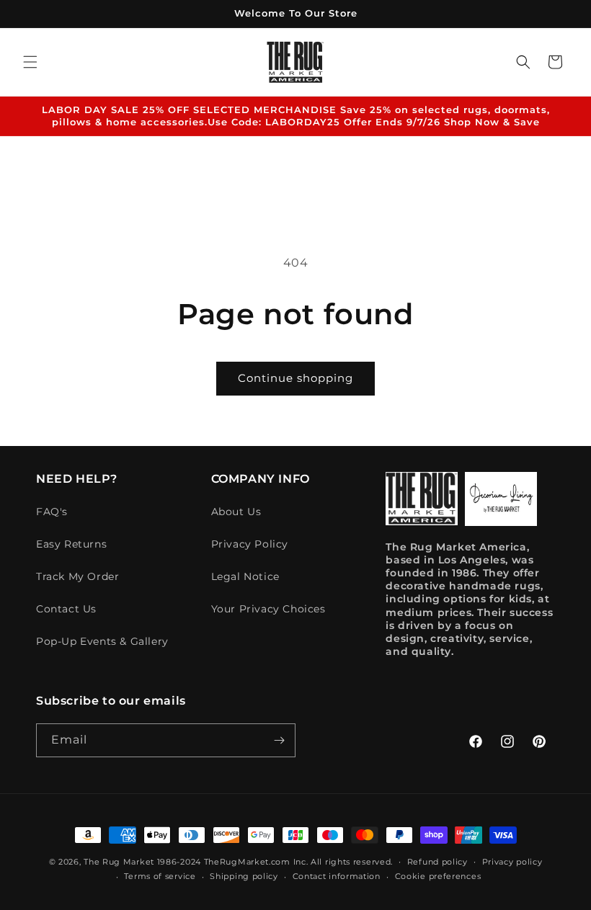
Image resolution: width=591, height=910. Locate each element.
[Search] (523, 62)
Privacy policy (512, 862)
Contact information (337, 876)
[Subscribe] (279, 740)
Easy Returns (71, 543)
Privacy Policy (249, 543)
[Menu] (30, 62)
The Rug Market (119, 862)
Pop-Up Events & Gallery (102, 641)
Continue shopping (295, 378)
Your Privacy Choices (268, 608)
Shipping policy (244, 876)
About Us (236, 511)
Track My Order (77, 576)
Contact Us (66, 608)
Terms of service (159, 876)
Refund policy (437, 862)
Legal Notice (245, 576)
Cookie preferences (438, 876)
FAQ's (52, 511)
